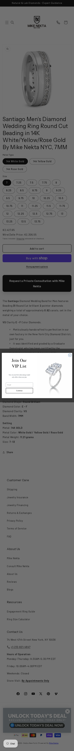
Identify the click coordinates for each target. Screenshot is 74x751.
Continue (19, 390)
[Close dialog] (69, 355)
